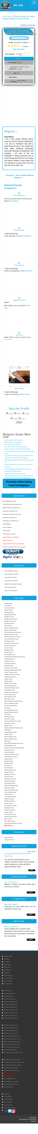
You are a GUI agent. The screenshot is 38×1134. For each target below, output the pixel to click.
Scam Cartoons (7, 527)
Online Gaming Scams (10, 705)
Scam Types (7, 964)
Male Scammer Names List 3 (12, 1041)
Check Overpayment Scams (12, 637)
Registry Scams (8, 761)
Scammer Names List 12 (11, 1033)
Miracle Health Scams (10, 739)
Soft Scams (7, 730)
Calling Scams (8, 759)
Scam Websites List (9, 1078)
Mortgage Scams (9, 808)
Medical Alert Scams (10, 614)
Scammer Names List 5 (11, 1010)
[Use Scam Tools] (31, 914)
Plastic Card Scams (10, 810)
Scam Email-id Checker (11, 580)
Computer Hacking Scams (11, 688)
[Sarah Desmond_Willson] (19, 38)
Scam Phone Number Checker (13, 584)
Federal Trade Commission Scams (14, 748)
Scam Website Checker (9, 501)
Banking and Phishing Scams (12, 670)
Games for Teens (9, 839)
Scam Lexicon (8, 990)
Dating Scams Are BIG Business (13, 440)
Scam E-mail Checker (10, 577)
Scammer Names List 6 (11, 1013)
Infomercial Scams (9, 801)
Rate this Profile (19, 49)
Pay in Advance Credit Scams (12, 632)
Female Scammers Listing (11, 1070)
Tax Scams (7, 708)
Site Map (6, 1094)
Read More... (15, 201)
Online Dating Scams (10, 685)
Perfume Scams (8, 665)
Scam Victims (8, 981)
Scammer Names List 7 (11, 1015)
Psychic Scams (8, 812)
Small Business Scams (10, 757)
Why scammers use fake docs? (13, 442)
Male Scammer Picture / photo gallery (13, 543)
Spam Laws (7, 970)
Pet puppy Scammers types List (12, 514)
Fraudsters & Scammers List (11, 521)
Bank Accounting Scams (11, 790)
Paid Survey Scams (10, 663)
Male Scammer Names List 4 (12, 1044)
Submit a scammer (27, 25)
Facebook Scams (9, 608)
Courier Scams (8, 794)
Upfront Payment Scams (11, 692)
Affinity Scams (8, 725)
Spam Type (7, 967)
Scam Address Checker (11, 571)
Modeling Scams (9, 650)
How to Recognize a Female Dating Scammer (17, 449)
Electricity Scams (9, 752)
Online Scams (7, 16)
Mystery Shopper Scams (11, 628)
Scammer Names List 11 (11, 1030)
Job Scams (7, 714)
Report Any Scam (9, 1076)
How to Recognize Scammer (12, 444)
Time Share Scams (9, 821)
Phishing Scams (9, 612)
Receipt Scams (8, 768)
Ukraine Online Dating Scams (12, 471)
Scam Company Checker (11, 574)
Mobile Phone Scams (10, 683)
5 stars (10, 414)
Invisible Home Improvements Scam (14, 656)
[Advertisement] (19, 106)
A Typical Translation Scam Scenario (14, 473)
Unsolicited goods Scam (11, 710)
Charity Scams (8, 679)
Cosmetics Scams (9, 719)
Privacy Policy (8, 1105)
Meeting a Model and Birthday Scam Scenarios (17, 469)
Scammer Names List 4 (11, 1007)
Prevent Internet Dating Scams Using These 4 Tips (18, 455)
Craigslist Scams (9, 661)
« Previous (9, 175)
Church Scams (8, 648)
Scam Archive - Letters (9, 534)
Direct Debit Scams (9, 783)
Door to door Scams (10, 694)
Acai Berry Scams (9, 641)
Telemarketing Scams (10, 732)
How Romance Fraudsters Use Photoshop (16, 458)
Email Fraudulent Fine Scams (12, 721)
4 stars (18, 414)
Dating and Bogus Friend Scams (13, 728)
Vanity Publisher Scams (11, 712)
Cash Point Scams (9, 788)
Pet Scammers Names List (11, 1047)
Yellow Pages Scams (10, 736)
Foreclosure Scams (9, 781)
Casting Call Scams (10, 645)
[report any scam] (13, 554)
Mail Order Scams (9, 699)
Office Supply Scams (10, 770)
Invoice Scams (8, 803)
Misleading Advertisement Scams (13, 743)
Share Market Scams (10, 792)
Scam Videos (6, 530)
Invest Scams (8, 625)
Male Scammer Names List (12, 1036)
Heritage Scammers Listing (12, 1059)
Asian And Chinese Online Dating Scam (15, 447)
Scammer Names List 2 (11, 1001)
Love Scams (7, 605)
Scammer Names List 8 (11, 1018)
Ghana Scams (8, 603)
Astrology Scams (9, 716)
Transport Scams (9, 623)
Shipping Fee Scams (10, 779)
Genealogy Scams (9, 723)
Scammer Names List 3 (11, 1004)
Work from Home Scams (11, 643)
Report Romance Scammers (11, 537)
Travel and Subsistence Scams (13, 823)
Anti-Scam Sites (8, 1099)
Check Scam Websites (10, 590)
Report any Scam (8, 540)
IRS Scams (7, 741)
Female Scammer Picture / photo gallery (14, 547)
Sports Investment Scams (11, 754)
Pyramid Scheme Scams (11, 634)
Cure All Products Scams (11, 639)
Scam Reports (7, 524)
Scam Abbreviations (10, 993)
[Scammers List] (31, 892)
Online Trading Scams (10, 672)
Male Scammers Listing (11, 1068)
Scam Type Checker (10, 587)
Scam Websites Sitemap (11, 1081)
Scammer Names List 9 (11, 1025)
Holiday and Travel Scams (11, 674)
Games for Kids (8, 837)
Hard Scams (7, 765)
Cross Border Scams (10, 796)
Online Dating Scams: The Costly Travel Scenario (18, 475)
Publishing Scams (9, 659)
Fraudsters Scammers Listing (12, 1065)
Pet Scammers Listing (10, 1050)
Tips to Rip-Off (8, 1087)
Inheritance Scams (9, 774)
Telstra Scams (8, 734)
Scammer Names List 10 (11, 1028)
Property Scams (8, 776)
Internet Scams (8, 610)
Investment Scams (9, 690)
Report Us (7, 973)
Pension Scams (8, 772)
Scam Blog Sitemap (10, 1107)
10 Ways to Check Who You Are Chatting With (17, 478)
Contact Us (7, 962)
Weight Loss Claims (10, 621)
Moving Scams (8, 652)
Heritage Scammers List (9, 517)
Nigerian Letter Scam (10, 630)
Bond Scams (8, 819)
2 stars (15, 419)
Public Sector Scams (10, 814)
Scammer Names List (10, 999)
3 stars (26, 414)
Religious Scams (9, 617)
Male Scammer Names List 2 (12, 1039)
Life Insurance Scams (10, 805)
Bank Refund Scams (10, 697)
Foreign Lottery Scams (10, 619)
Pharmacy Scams (9, 750)
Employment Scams (10, 677)
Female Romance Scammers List (12, 504)
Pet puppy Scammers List (10, 511)
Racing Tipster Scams (10, 816)
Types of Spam (8, 978)
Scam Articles (8, 1096)
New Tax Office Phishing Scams (13, 701)
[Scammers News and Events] (31, 870)
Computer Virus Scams (11, 668)
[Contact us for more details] (31, 939)
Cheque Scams (8, 763)
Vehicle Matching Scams (11, 785)
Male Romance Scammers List (11, 507)
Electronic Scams (9, 799)
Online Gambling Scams (11, 703)
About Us (7, 959)
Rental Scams (8, 681)
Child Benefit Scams (10, 745)
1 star (23, 419)
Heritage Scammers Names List (13, 1052)
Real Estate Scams (9, 654)
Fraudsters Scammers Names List (14, 1062)
